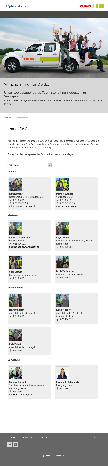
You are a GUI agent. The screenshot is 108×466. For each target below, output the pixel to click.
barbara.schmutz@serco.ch (23, 394)
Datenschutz (27, 437)
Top (95, 437)
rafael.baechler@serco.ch (22, 206)
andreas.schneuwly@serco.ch (24, 246)
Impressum (11, 437)
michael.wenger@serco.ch (69, 206)
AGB (56, 437)
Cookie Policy (43, 437)
